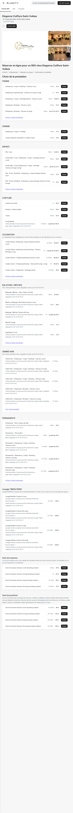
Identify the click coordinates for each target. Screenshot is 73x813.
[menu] (3, 3)
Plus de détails (9, 501)
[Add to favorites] (3, 26)
